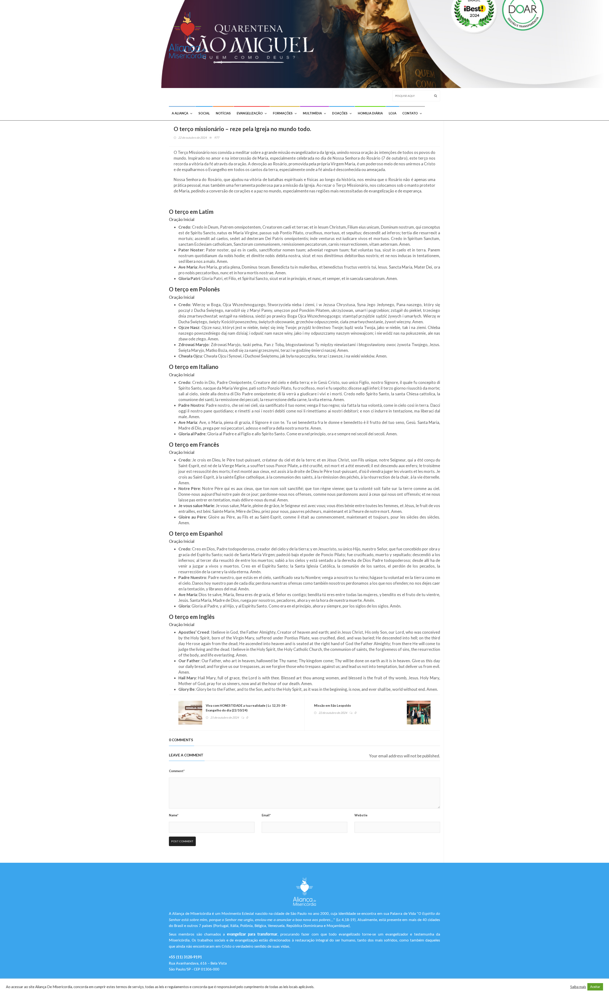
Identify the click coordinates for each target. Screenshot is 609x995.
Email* (266, 815)
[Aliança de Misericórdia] (189, 34)
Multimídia (312, 113)
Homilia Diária (370, 113)
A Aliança (180, 113)
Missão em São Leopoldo (332, 705)
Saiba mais (578, 987)
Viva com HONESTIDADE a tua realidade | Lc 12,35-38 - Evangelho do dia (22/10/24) (246, 708)
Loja (392, 113)
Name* (173, 815)
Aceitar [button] (595, 987)
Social (204, 113)
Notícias (223, 113)
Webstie (361, 815)
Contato (410, 113)
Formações (283, 113)
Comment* (177, 771)
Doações (340, 113)
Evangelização (250, 113)
